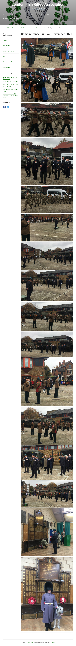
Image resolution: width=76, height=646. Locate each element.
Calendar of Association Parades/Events (16, 27)
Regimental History (31, 15)
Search (71, 22)
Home (4, 27)
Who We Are (6, 45)
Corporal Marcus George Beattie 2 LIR (10, 78)
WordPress (30, 642)
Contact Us (6, 40)
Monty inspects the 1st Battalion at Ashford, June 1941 (10, 95)
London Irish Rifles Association (38, 4)
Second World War (58, 15)
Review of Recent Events (34, 27)
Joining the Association (9, 51)
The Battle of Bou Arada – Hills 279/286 (10, 85)
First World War (45, 15)
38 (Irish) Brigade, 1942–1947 (11, 18)
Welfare (5, 56)
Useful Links (6, 67)
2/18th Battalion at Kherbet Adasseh (10, 90)
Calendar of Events (17, 15)
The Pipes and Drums (9, 62)
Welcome (5, 15)
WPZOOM (52, 642)
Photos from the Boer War (10, 81)
